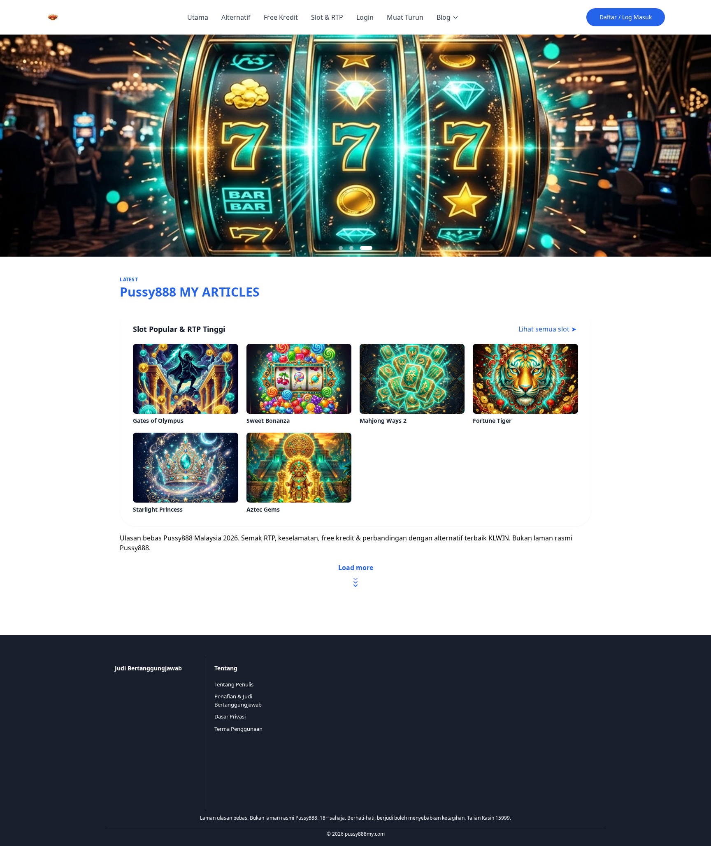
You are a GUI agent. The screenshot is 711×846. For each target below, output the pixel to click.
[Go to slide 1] (341, 248)
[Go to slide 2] (351, 248)
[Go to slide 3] (366, 248)
